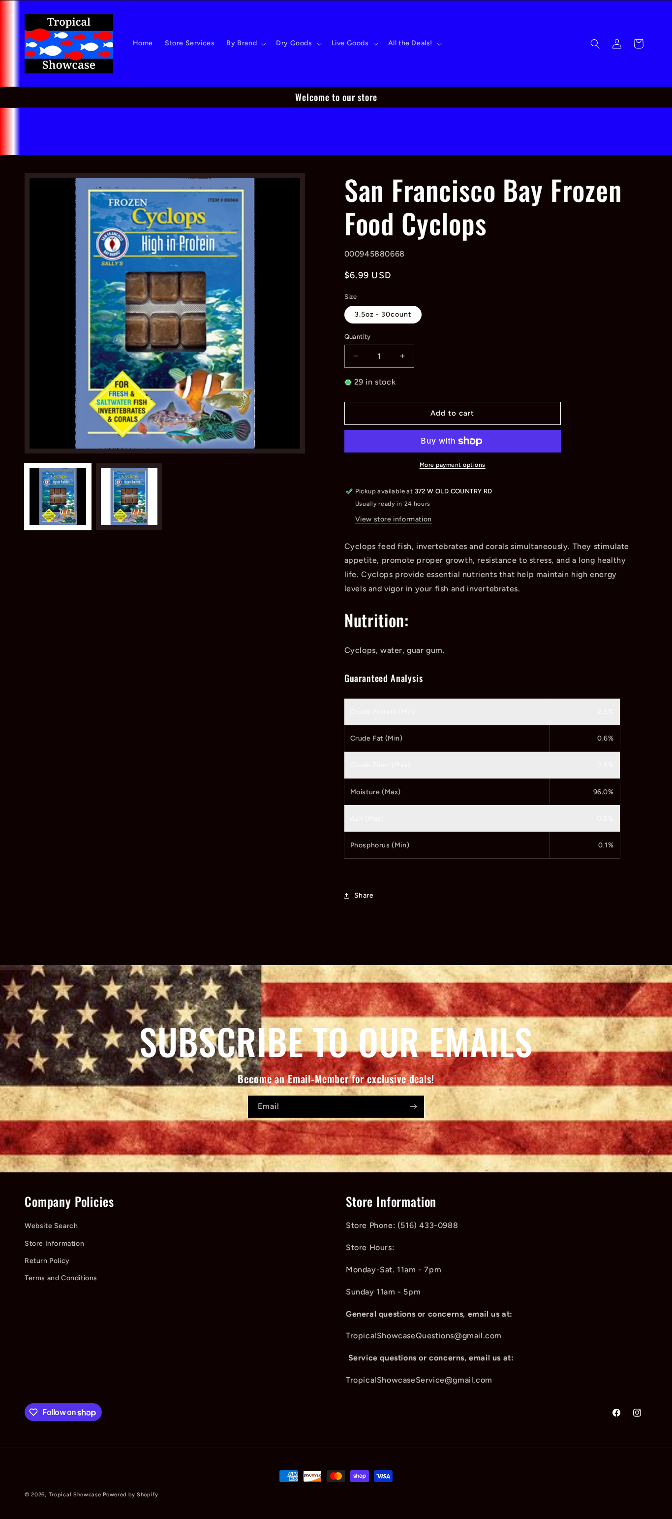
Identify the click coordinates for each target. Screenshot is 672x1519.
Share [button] (364, 895)
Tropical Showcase (75, 1494)
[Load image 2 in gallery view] (129, 496)
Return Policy (47, 1261)
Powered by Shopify (130, 1494)
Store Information (54, 1243)
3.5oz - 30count (383, 314)
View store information (393, 519)
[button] (245, 43)
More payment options (453, 464)
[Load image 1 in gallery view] (58, 496)
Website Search (51, 1226)
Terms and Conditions (61, 1278)
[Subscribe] (413, 1106)
